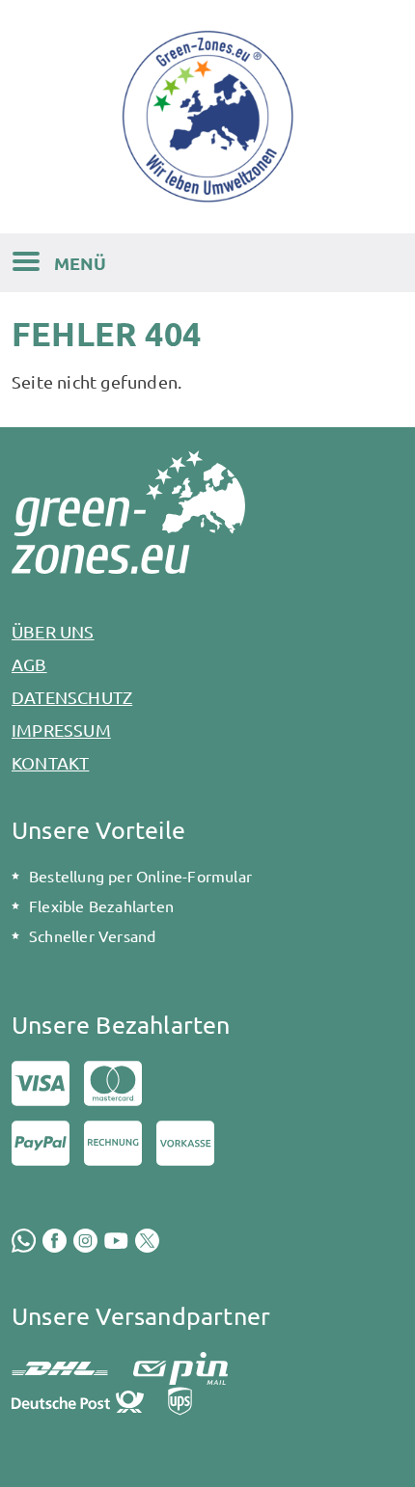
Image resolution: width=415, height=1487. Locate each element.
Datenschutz (72, 697)
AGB (29, 664)
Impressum (61, 729)
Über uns (53, 631)
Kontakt (50, 762)
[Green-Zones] (207, 116)
